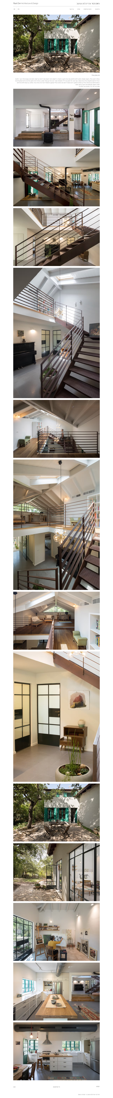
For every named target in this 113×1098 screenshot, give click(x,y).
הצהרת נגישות (81, 1094)
